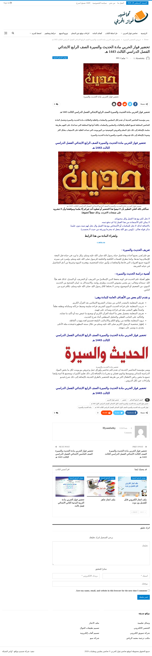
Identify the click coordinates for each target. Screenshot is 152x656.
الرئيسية (144, 33)
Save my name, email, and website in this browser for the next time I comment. (111, 591)
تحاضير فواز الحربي (130, 33)
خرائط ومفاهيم (50, 33)
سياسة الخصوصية (99, 3)
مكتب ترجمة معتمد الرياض (138, 638)
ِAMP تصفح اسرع (83, 3)
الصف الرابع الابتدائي (136, 400)
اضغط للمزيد (36, 33)
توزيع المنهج (63, 33)
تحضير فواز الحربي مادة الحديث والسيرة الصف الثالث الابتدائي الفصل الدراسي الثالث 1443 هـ (126, 454)
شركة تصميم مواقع (21, 651)
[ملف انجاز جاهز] (101, 487)
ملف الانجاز (94, 623)
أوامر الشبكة (7, 651)
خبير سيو (44, 623)
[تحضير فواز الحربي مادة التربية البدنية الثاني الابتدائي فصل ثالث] (70, 487)
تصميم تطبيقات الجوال (89, 628)
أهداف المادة (97, 33)
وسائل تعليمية (144, 623)
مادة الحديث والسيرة (85, 407)
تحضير (124, 400)
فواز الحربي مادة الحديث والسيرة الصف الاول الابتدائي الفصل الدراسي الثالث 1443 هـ (121, 407)
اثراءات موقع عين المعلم (80, 33)
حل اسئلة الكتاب (111, 33)
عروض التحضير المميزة (60, 57)
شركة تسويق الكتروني (140, 633)
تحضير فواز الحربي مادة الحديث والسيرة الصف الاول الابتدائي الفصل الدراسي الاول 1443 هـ (119, 403)
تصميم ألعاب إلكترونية (89, 633)
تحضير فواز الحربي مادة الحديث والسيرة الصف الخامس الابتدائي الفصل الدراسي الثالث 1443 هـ (74, 454)
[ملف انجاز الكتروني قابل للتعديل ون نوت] (132, 487)
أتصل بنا (120, 3)
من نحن (112, 3)
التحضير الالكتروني (142, 628)
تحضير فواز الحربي (113, 400)
